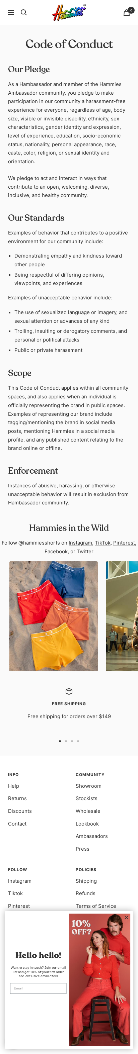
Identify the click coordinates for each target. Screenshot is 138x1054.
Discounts (20, 811)
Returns (17, 798)
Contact (17, 824)
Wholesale (88, 811)
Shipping (86, 881)
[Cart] (126, 12)
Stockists (86, 798)
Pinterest (124, 543)
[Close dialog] (126, 917)
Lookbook (87, 824)
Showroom (88, 786)
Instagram (80, 543)
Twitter (85, 551)
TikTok (103, 543)
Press (82, 849)
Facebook (56, 551)
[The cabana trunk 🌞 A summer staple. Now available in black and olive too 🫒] (53, 616)
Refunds (85, 893)
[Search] (24, 12)
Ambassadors (92, 836)
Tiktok (15, 893)
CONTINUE (38, 1002)
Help (13, 786)
